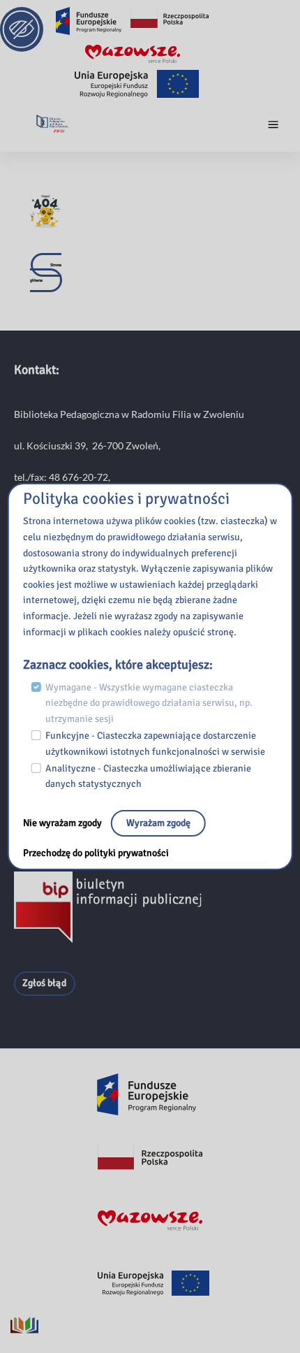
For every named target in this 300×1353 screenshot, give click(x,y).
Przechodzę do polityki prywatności (96, 853)
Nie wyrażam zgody (63, 823)
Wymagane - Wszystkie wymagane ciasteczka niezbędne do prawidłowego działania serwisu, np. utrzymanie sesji (149, 703)
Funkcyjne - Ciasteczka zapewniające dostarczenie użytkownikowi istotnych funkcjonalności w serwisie (155, 744)
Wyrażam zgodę (158, 823)
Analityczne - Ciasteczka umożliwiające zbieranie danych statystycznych (148, 776)
